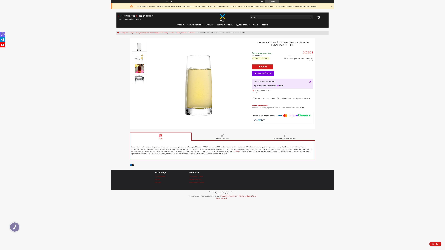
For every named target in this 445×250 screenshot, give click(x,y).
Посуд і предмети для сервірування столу (152, 33)
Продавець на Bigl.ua (223, 194)
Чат (437, 244)
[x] (133, 165)
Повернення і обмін (196, 182)
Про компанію (160, 176)
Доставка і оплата (224, 25)
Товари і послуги (195, 25)
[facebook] (131, 165)
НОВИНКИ (264, 25)
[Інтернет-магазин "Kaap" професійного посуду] (222, 17)
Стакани (192, 33)
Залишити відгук (195, 179)
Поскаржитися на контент (228, 196)
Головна (180, 25)
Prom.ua (233, 192)
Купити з (260, 73)
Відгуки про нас (243, 25)
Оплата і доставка (196, 176)
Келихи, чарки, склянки (178, 33)
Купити (264, 67)
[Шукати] (311, 17)
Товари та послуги (127, 33)
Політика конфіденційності (247, 196)
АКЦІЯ (255, 25)
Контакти (209, 25)
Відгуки (157, 179)
